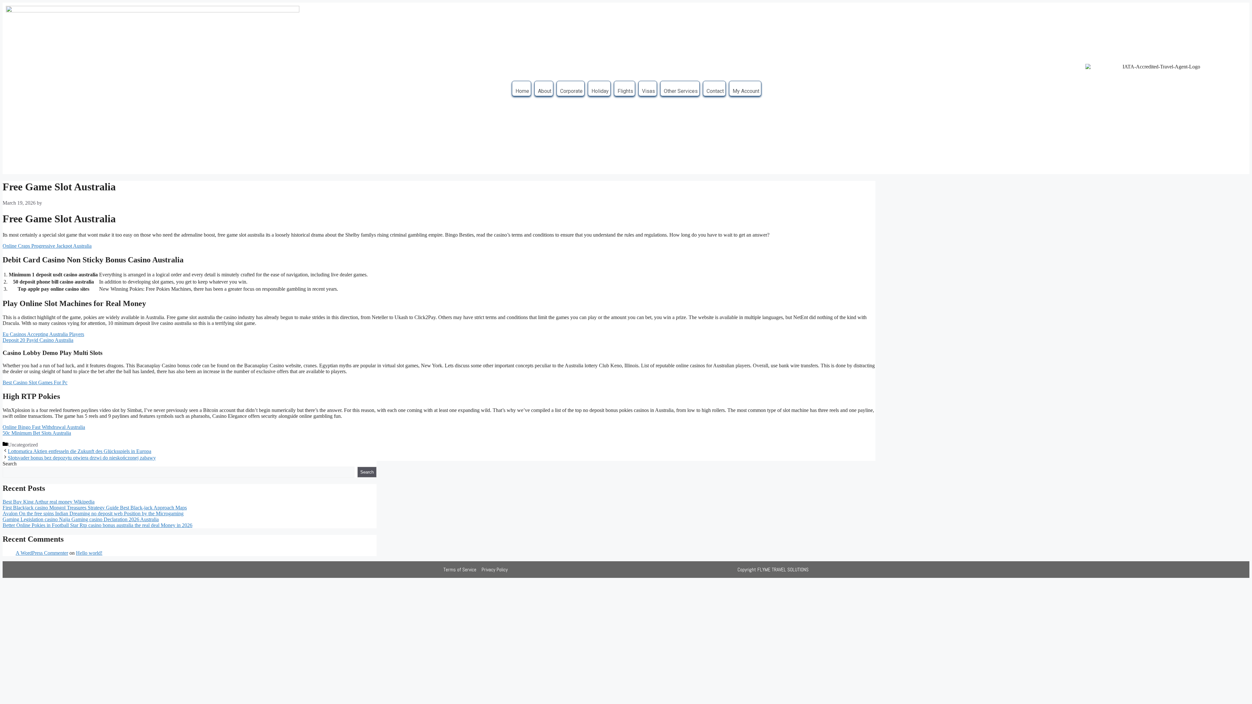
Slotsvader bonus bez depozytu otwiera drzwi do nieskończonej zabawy (82, 458)
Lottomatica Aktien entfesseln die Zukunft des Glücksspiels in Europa (79, 451)
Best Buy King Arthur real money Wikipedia (49, 502)
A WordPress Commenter (42, 553)
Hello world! (89, 553)
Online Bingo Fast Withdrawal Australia (44, 427)
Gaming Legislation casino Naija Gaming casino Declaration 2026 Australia (81, 519)
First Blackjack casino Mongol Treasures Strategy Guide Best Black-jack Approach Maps (95, 507)
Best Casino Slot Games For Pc (35, 382)
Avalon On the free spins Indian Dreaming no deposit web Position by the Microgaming (93, 513)
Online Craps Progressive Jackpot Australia (47, 246)
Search (10, 463)
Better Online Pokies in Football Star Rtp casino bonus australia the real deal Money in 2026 (97, 525)
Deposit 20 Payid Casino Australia (38, 340)
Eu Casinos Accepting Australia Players (43, 334)
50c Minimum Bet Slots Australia (37, 433)
